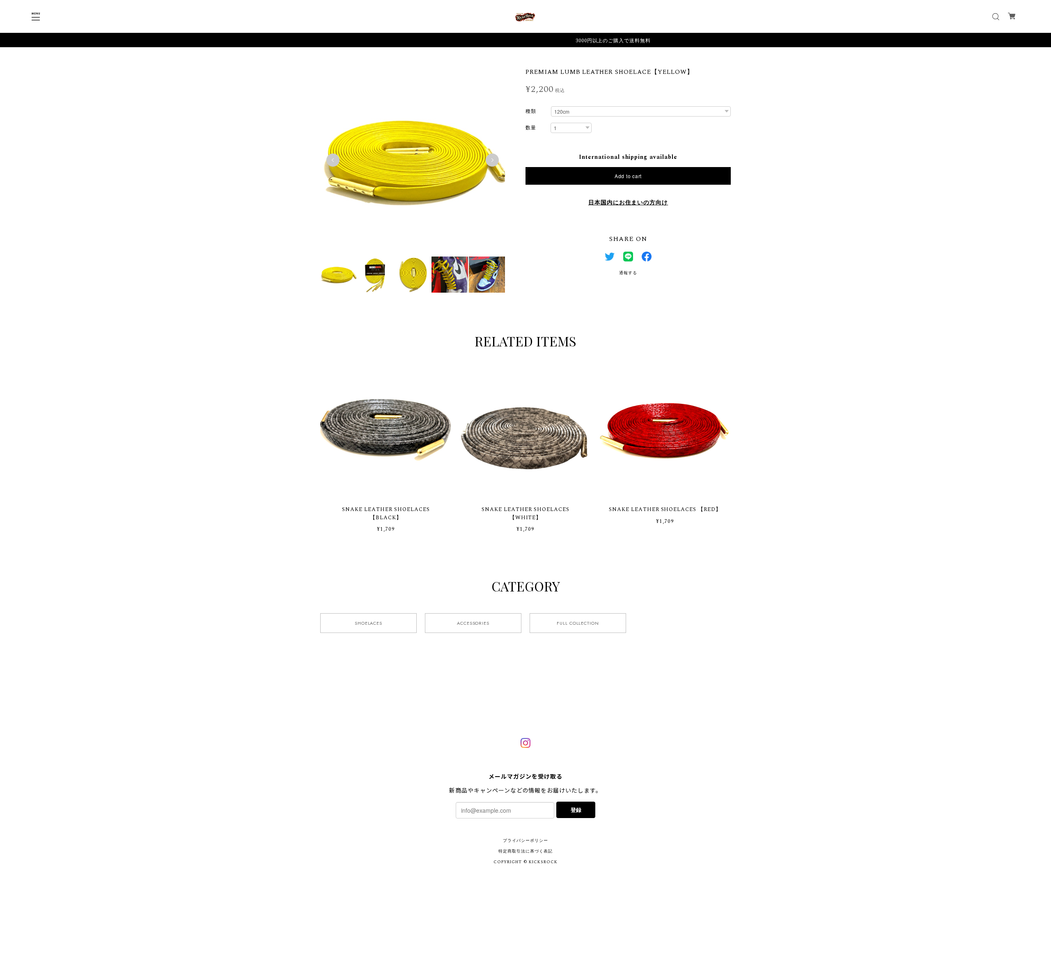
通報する (628, 273)
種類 (531, 111)
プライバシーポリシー (525, 840)
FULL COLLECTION (578, 623)
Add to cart (628, 175)
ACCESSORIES (473, 623)
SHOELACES (369, 623)
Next (492, 160)
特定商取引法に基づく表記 (525, 851)
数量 (531, 128)
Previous (333, 160)
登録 (576, 810)
